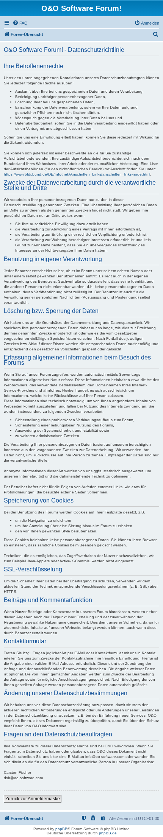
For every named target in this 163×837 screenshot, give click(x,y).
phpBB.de (108, 833)
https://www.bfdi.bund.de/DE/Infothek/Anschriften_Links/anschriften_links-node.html (77, 174)
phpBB (61, 829)
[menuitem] (20, 23)
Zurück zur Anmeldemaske (32, 798)
